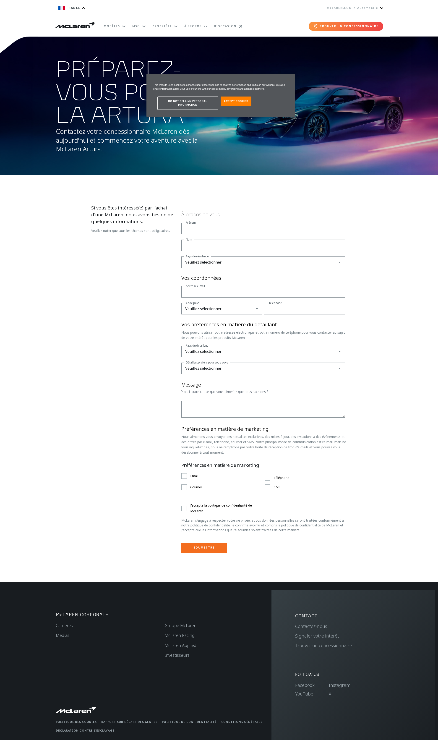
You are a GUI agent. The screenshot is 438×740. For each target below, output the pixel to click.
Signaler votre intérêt (317, 636)
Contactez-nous (311, 626)
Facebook (305, 685)
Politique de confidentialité (189, 722)
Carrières (64, 625)
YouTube (304, 694)
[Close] (288, 79)
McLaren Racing (180, 635)
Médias (62, 635)
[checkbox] (263, 481)
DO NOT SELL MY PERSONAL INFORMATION (187, 103)
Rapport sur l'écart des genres (129, 722)
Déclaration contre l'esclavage (85, 730)
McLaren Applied (180, 645)
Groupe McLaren (180, 625)
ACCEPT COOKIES (236, 101)
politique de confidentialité (210, 525)
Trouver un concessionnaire (323, 645)
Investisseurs (177, 655)
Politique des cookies (76, 722)
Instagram (340, 685)
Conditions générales (241, 722)
